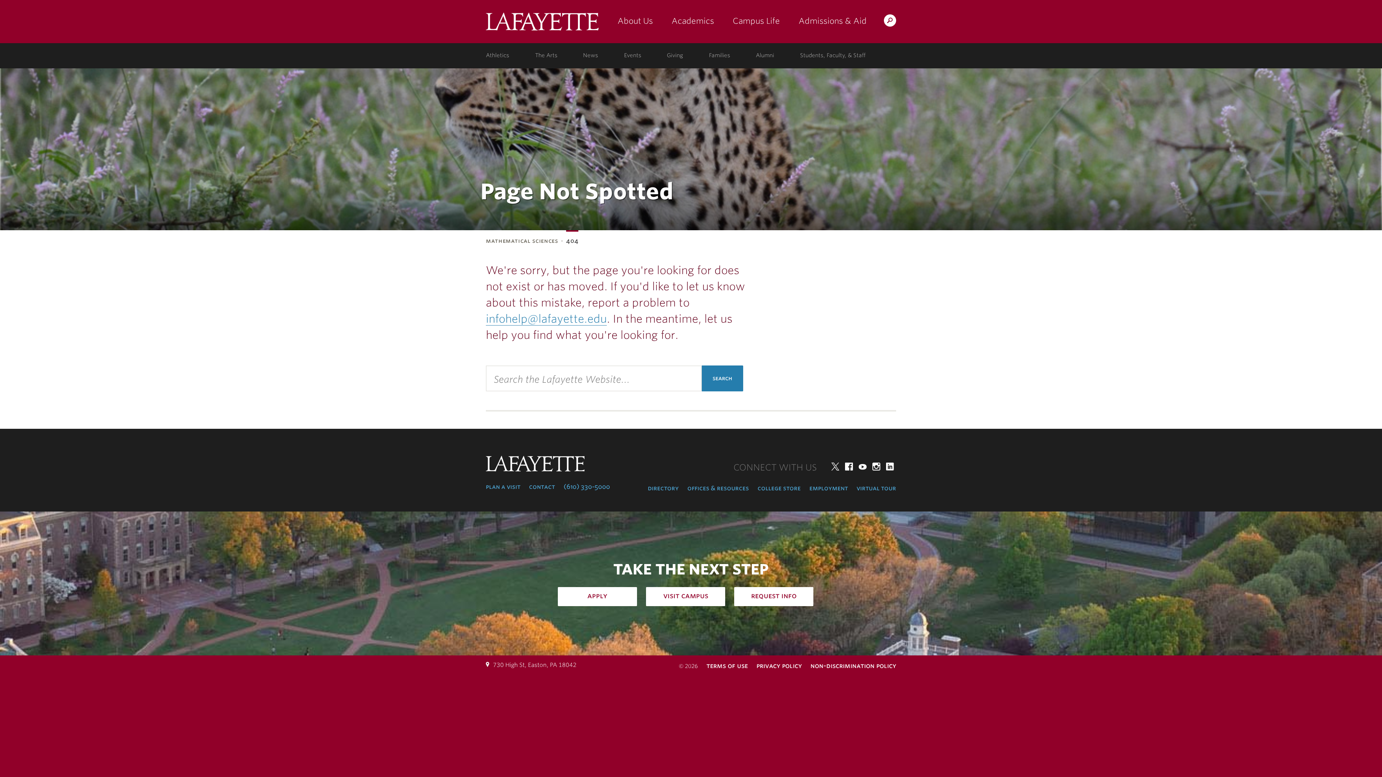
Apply (597, 595)
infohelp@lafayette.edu (546, 318)
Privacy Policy (779, 665)
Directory (663, 488)
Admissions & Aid (833, 21)
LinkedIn (890, 466)
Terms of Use (727, 665)
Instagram (876, 466)
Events (632, 55)
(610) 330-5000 (587, 486)
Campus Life (756, 21)
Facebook (849, 466)
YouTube (863, 466)
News (590, 55)
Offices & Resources (718, 488)
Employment (828, 488)
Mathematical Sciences (522, 240)
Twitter (835, 466)
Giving (675, 55)
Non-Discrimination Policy (853, 665)
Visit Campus (685, 595)
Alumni (765, 55)
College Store (779, 488)
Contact (542, 486)
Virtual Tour (876, 488)
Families (719, 55)
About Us (635, 21)
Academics (693, 21)
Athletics (497, 55)
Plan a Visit (503, 486)
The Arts (546, 55)
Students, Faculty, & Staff (833, 55)
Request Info (774, 595)
